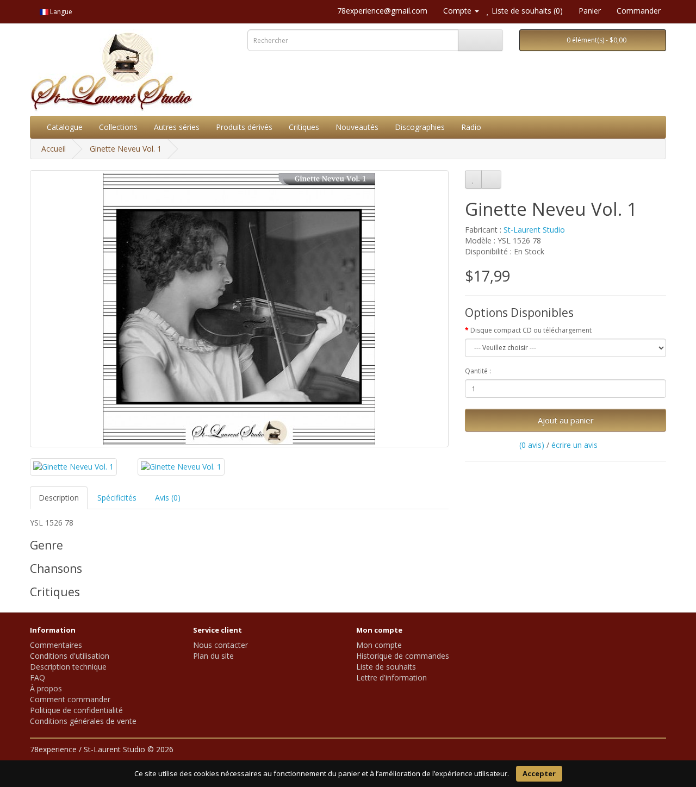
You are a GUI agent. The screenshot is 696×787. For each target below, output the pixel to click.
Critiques (304, 127)
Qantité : (478, 371)
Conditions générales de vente (83, 721)
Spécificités (116, 497)
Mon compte (379, 645)
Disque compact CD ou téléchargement (531, 330)
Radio (471, 127)
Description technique (68, 666)
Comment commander (70, 699)
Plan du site (213, 656)
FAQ (37, 677)
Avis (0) (168, 497)
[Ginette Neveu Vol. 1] (239, 308)
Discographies (420, 127)
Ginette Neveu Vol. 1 (125, 148)
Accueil (53, 148)
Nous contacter (220, 645)
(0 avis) (531, 445)
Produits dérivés (244, 127)
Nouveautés (356, 127)
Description (59, 497)
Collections (118, 127)
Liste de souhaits (386, 666)
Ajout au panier (566, 420)
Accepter (539, 773)
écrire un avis (574, 445)
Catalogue (65, 127)
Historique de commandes (402, 656)
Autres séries (177, 127)
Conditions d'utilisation (69, 656)
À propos (46, 688)
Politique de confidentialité (76, 710)
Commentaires (56, 645)
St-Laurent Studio (534, 229)
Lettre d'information (391, 677)
